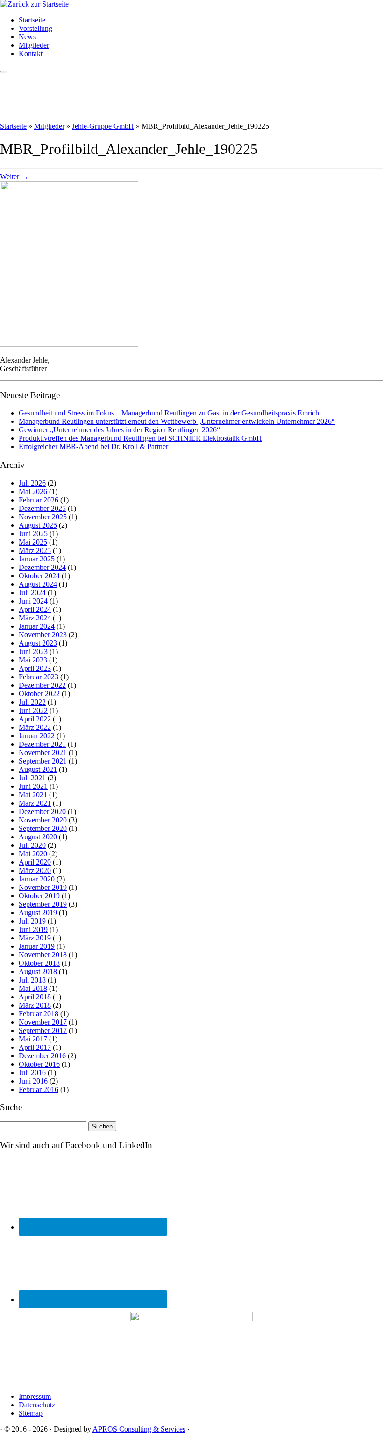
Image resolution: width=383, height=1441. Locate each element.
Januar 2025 (37, 559)
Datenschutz (37, 1405)
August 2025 (38, 525)
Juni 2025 (33, 534)
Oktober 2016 (39, 1064)
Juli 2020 (32, 845)
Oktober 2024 (39, 576)
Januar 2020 (37, 879)
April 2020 (35, 862)
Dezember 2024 (42, 567)
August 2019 (38, 913)
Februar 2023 (38, 677)
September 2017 (43, 1030)
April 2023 (35, 668)
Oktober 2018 (39, 963)
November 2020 (43, 820)
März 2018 (35, 1005)
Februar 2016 (38, 1089)
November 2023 (43, 635)
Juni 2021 (33, 786)
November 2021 (43, 753)
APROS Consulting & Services (138, 1429)
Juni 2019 (33, 929)
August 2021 (38, 769)
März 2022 (35, 727)
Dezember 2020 (42, 811)
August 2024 (38, 584)
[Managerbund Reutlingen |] (34, 4)
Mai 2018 (33, 988)
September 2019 (43, 904)
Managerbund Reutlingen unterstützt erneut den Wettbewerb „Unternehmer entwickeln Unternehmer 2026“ (177, 421)
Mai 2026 (33, 491)
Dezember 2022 (42, 685)
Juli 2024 (32, 593)
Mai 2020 (33, 854)
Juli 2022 (32, 702)
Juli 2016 (32, 1073)
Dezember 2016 (42, 1056)
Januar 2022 (37, 736)
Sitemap (31, 1413)
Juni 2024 (33, 601)
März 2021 (35, 803)
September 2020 (43, 828)
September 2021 (43, 761)
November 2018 (43, 955)
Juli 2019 (32, 921)
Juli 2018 (32, 980)
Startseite (32, 20)
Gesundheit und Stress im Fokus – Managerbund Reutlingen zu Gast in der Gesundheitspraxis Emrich (169, 413)
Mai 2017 (33, 1039)
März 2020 (35, 870)
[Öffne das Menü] (3, 72)
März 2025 (35, 550)
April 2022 (35, 719)
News (27, 37)
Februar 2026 (38, 500)
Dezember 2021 (42, 744)
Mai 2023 (33, 660)
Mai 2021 (33, 795)
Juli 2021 (32, 778)
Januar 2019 (37, 946)
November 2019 (43, 887)
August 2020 (38, 837)
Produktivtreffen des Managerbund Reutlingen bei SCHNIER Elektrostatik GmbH (140, 438)
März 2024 (35, 618)
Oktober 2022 (39, 694)
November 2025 (43, 517)
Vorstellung (35, 28)
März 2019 (35, 938)
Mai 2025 (33, 542)
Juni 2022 (33, 710)
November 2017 (43, 1022)
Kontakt (31, 54)
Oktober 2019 (39, 896)
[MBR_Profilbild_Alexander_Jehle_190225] (69, 344)
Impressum (35, 1396)
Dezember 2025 (42, 508)
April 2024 (35, 609)
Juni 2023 (33, 651)
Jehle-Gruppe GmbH (103, 126)
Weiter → (14, 177)
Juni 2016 (33, 1081)
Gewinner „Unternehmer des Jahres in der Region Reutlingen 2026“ (119, 430)
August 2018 (38, 971)
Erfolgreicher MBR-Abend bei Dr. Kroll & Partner (93, 447)
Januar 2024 (37, 626)
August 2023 (38, 643)
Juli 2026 (32, 483)
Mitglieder (34, 45)
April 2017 (35, 1047)
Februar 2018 (38, 1014)
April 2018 (35, 997)
